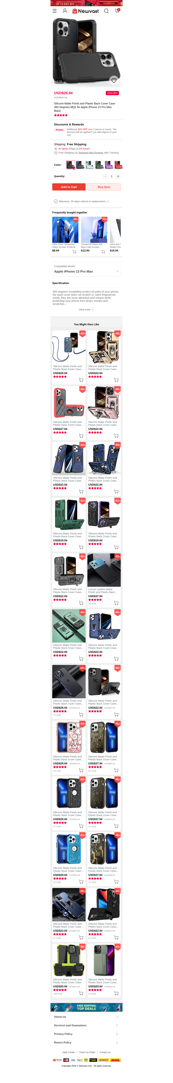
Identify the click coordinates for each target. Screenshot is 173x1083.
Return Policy (62, 1042)
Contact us (104, 1052)
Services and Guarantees (70, 1025)
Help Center (69, 1052)
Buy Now (104, 187)
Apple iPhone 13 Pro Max (73, 271)
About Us (60, 1016)
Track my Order (87, 1052)
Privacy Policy (63, 1033)
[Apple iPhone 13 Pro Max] (86, 1007)
